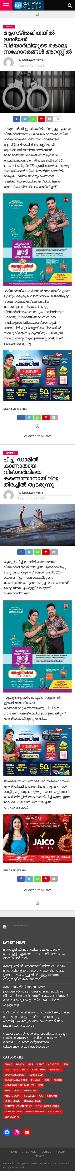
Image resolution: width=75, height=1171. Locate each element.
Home (13, 1151)
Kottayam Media (33, 60)
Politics (45, 1151)
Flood (58, 1080)
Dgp (47, 1080)
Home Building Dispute (19, 1085)
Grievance (29, 1151)
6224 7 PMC (38, 1069)
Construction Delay (18, 1106)
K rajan (52, 1096)
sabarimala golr (16, 1080)
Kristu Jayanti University (21, 1090)
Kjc (41, 1096)
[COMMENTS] (58, 118)
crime (8, 1064)
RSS (30, 1064)
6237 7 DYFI (21, 1069)
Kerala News (32, 1101)
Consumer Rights (47, 1106)
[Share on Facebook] (16, 118)
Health (60, 1151)
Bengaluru (12, 1116)
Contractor (13, 1111)
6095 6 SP (55, 1069)
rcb (7, 1069)
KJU (40, 1085)
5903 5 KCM (36, 1075)
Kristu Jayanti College (20, 1096)
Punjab (35, 1080)
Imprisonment (35, 1111)
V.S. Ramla (54, 1111)
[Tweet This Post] (25, 118)
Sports (39, 1156)
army (40, 1064)
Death (20, 1064)
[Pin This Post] (41, 118)
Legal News (12, 1101)
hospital (54, 1064)
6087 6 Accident (15, 1075)
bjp (66, 1064)
